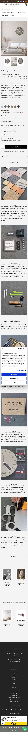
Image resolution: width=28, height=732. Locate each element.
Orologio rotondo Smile (21, 580)
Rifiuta (14, 382)
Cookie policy (14, 701)
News (14, 683)
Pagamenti (14, 693)
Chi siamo (14, 677)
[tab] (14, 162)
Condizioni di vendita (14, 697)
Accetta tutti (14, 374)
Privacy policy (14, 699)
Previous (1, 61)
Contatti (14, 679)
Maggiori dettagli (14, 162)
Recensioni (14, 556)
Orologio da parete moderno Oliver (7, 581)
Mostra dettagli (20, 370)
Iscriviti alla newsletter (14, 713)
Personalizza (13, 378)
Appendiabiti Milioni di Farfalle (7, 621)
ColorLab (14, 675)
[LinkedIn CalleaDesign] (7, 709)
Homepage (14, 673)
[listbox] (14, 106)
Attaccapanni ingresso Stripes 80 (21, 621)
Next (26, 61)
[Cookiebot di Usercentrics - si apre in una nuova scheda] (18, 349)
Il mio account (14, 691)
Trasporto (14, 695)
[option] (2, 106)
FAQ (14, 681)
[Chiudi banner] (26, 348)
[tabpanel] (7, 61)
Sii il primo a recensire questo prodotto (10, 74)
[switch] (3, 723)
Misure (14, 553)
